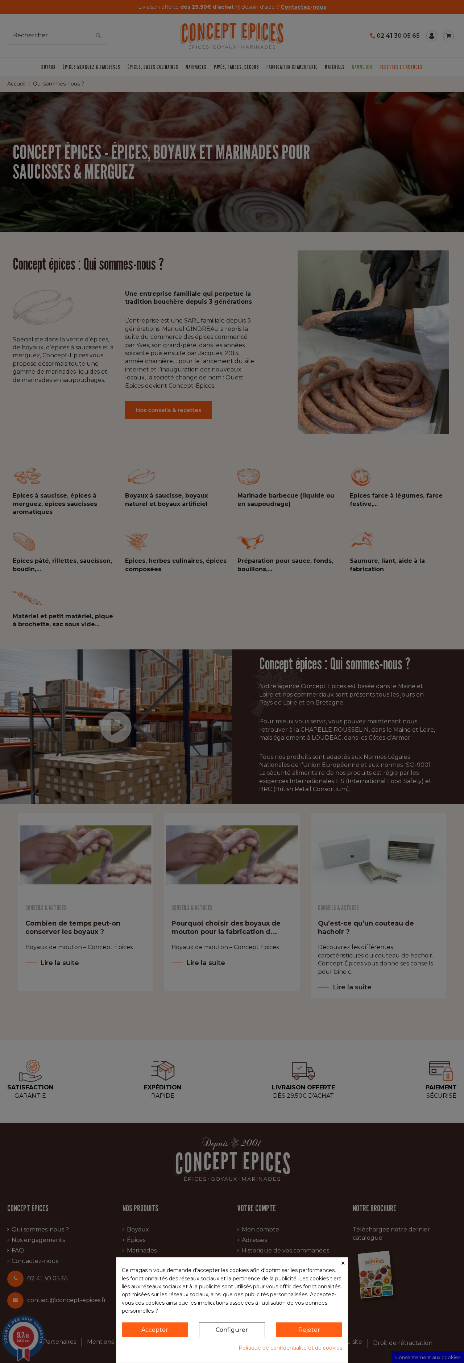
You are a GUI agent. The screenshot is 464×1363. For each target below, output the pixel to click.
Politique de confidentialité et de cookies (290, 1348)
